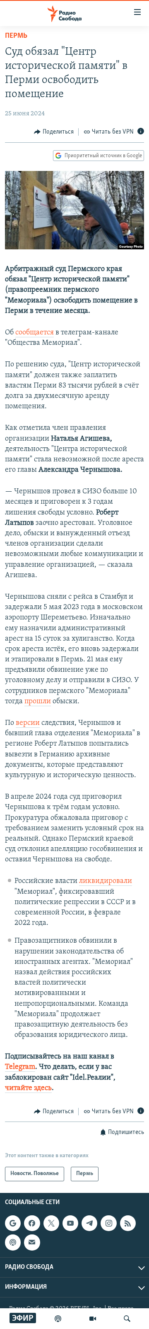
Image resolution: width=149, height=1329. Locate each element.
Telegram (20, 1067)
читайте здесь (28, 1088)
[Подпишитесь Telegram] (89, 1223)
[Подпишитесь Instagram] (108, 1223)
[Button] (54, 132)
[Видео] (92, 1318)
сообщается (34, 333)
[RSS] (128, 1223)
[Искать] (127, 1318)
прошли (37, 701)
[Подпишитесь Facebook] (32, 1223)
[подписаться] (32, 1242)
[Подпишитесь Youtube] (70, 1223)
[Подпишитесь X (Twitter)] (51, 1223)
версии (28, 723)
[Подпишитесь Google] (13, 1223)
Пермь (16, 36)
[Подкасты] (13, 1242)
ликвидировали (105, 881)
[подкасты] (58, 1318)
